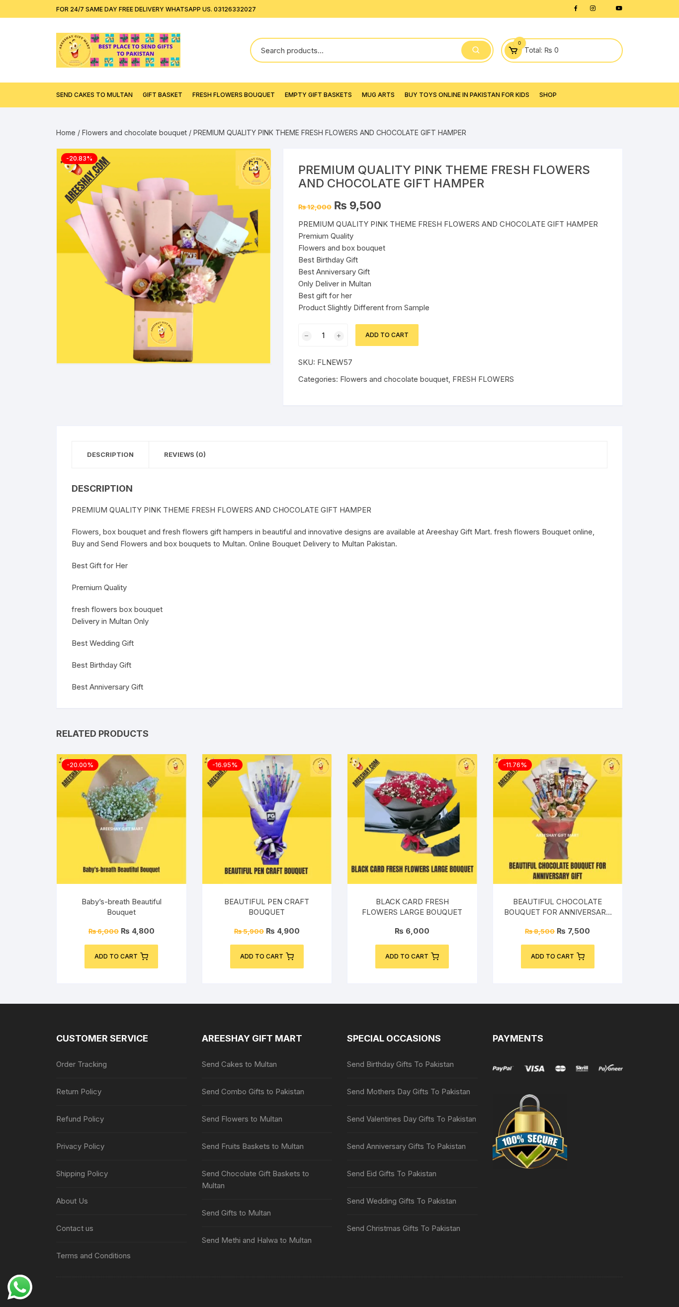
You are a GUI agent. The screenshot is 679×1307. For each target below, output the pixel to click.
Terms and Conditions (93, 1255)
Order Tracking (81, 1064)
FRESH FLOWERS (483, 379)
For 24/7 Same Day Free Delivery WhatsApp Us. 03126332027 (156, 9)
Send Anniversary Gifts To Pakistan (406, 1146)
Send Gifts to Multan (236, 1213)
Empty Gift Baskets (318, 94)
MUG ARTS (378, 94)
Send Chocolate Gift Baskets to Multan (255, 1179)
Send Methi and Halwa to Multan (257, 1240)
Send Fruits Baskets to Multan (253, 1146)
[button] (253, 166)
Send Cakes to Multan (94, 94)
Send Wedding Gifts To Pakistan (401, 1201)
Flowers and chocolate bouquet (134, 132)
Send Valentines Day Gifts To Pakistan (411, 1119)
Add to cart (387, 335)
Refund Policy (80, 1119)
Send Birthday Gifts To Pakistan (400, 1064)
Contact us (74, 1228)
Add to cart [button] (116, 956)
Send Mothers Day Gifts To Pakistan (408, 1091)
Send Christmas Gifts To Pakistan (403, 1228)
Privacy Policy (80, 1146)
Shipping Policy (82, 1173)
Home (66, 132)
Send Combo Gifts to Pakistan (253, 1091)
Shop (548, 94)
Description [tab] (110, 454)
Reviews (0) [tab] (185, 454)
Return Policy (78, 1091)
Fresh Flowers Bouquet (233, 94)
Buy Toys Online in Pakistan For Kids (467, 94)
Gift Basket (162, 94)
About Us (72, 1201)
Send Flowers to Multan (242, 1119)
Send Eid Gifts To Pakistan (391, 1173)
